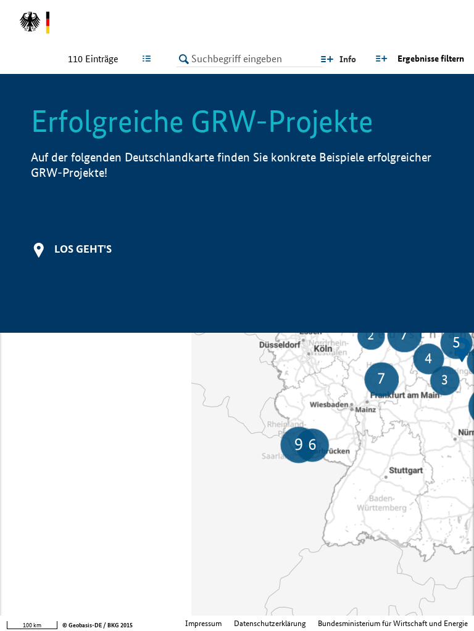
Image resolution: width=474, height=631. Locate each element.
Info (347, 59)
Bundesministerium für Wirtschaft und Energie (393, 623)
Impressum (203, 623)
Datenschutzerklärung (270, 623)
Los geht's (83, 248)
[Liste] (149, 58)
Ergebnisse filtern (430, 58)
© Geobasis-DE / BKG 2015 (97, 625)
